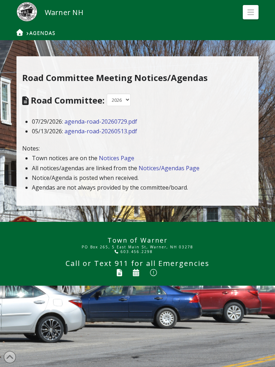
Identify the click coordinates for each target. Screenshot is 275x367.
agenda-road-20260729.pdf (100, 121)
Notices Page (116, 158)
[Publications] (120, 272)
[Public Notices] (154, 272)
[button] (251, 12)
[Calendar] (136, 272)
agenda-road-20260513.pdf (100, 131)
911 (122, 263)
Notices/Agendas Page (169, 168)
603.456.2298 (136, 251)
